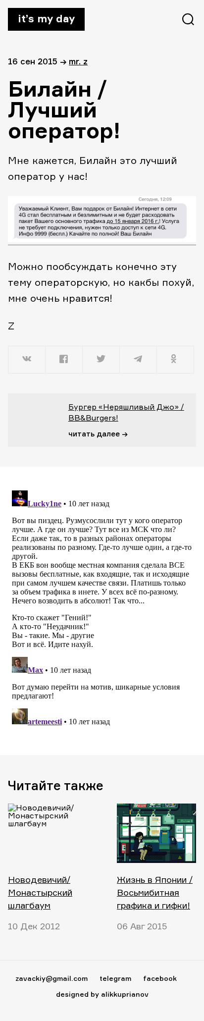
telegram (115, 978)
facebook (160, 978)
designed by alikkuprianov (102, 994)
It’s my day (46, 18)
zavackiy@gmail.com (51, 978)
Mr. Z (78, 61)
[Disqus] (102, 610)
